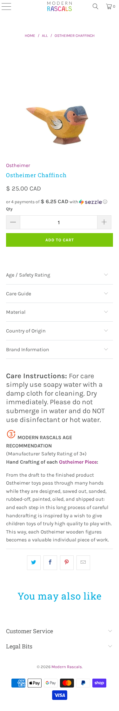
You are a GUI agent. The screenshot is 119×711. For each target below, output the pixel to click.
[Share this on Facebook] (50, 562)
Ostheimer (18, 165)
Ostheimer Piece (78, 462)
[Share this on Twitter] (34, 562)
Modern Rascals (66, 666)
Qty (9, 208)
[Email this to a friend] (83, 562)
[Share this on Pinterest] (67, 562)
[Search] (95, 6)
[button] (59, 202)
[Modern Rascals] (60, 6)
